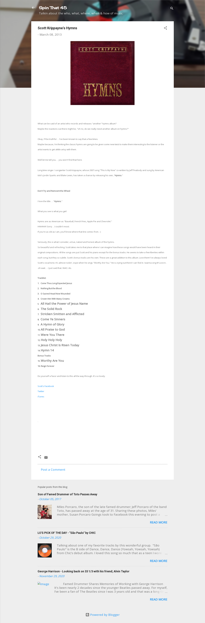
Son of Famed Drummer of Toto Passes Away (67, 494)
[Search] (172, 9)
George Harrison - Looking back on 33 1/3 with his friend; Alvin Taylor (83, 571)
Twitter (41, 391)
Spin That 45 (53, 7)
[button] (165, 28)
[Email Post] (46, 458)
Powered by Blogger (104, 615)
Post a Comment (53, 469)
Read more (158, 522)
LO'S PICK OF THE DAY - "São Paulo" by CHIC (67, 532)
